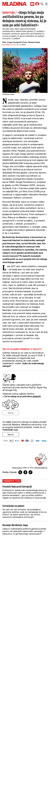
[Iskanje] (42, 4)
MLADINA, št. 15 (9, 45)
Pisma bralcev (17, 468)
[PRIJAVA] (37, 4)
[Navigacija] (46, 4)
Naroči (11, 434)
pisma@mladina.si (40, 468)
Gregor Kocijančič (14, 42)
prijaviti (37, 396)
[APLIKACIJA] (32, 4)
